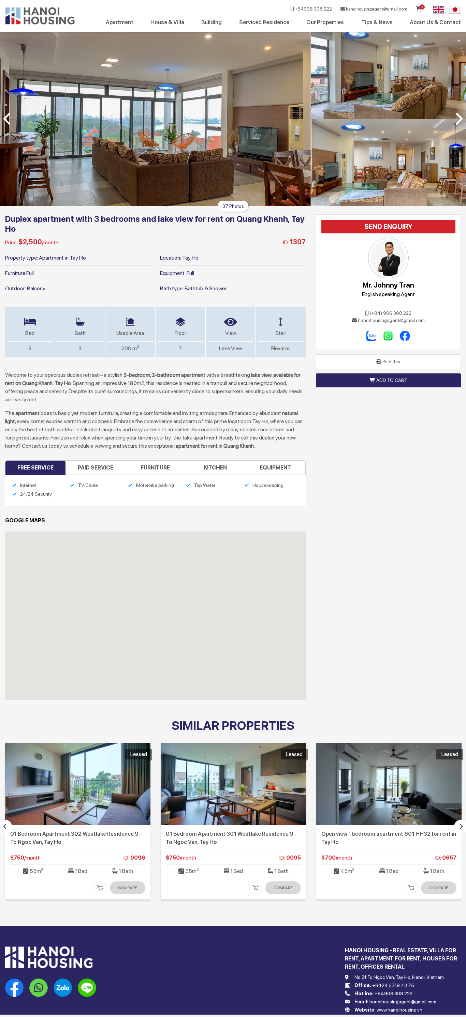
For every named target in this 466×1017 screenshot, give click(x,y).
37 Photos (233, 206)
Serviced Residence (264, 22)
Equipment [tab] (275, 467)
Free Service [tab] (35, 467)
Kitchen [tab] (215, 467)
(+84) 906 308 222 (390, 313)
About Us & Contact (435, 22)
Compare (127, 887)
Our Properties (325, 22)
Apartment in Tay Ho (62, 258)
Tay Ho (190, 258)
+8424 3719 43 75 (393, 985)
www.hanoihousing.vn (399, 1010)
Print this (391, 361)
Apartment (119, 22)
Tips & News (377, 22)
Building (211, 22)
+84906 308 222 (313, 9)
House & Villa (167, 22)
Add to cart (391, 380)
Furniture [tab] (155, 467)
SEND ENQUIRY (388, 226)
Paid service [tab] (95, 467)
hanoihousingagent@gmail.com (376, 9)
